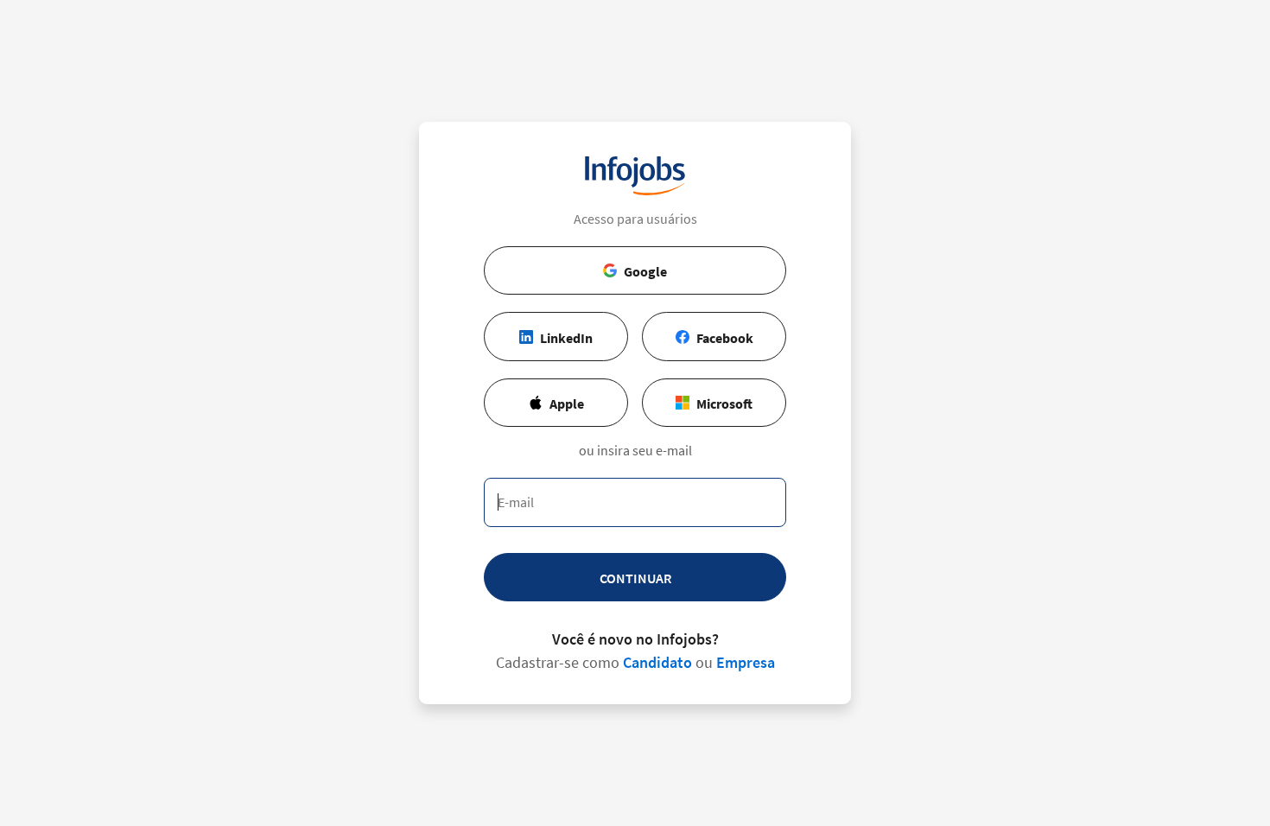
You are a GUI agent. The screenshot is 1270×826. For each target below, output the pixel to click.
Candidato (657, 662)
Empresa (745, 662)
